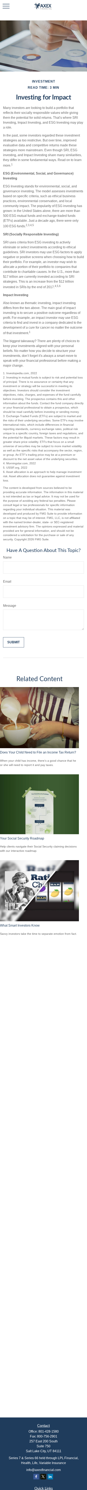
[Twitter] (43, 1476)
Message (9, 605)
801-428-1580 (48, 1431)
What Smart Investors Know (20, 925)
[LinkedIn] (50, 1476)
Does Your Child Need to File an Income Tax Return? (38, 752)
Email (7, 581)
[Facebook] (36, 1476)
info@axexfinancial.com (43, 1470)
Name (7, 557)
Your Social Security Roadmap (22, 838)
